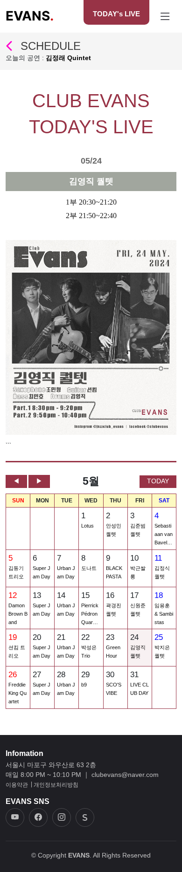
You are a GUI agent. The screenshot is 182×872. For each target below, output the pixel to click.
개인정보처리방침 (56, 785)
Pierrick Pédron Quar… (89, 614)
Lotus (87, 526)
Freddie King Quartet (17, 693)
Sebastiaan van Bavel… (163, 534)
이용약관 (17, 785)
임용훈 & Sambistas (163, 614)
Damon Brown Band (18, 614)
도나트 (89, 568)
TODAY (158, 481)
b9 (84, 684)
